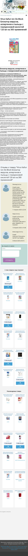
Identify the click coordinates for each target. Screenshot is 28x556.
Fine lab (20, 422)
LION (8, 377)
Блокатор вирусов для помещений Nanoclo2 (8, 312)
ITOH (8, 498)
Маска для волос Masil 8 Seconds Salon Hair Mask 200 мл (8, 453)
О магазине (13, 546)
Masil (8, 460)
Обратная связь (5, 546)
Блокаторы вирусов (5, 15)
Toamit (8, 281)
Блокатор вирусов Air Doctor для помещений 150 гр (20, 332)
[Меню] (1, 11)
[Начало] (14, 9)
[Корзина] (5, 11)
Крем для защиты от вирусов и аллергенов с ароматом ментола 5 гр (20, 274)
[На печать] (27, 15)
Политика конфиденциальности (16, 548)
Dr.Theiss (20, 281)
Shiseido (8, 300)
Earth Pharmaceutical (20, 460)
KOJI (20, 441)
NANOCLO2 (8, 319)
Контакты (4, 548)
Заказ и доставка (22, 546)
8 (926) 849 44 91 (21, 4)
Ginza (8, 402)
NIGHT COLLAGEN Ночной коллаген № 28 (20, 414)
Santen (8, 441)
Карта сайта (14, 549)
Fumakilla (16, 63)
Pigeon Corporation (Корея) (20, 480)
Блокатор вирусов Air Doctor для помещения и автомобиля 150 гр (20, 313)
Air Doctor (20, 319)
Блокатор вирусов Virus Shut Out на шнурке (8, 274)
